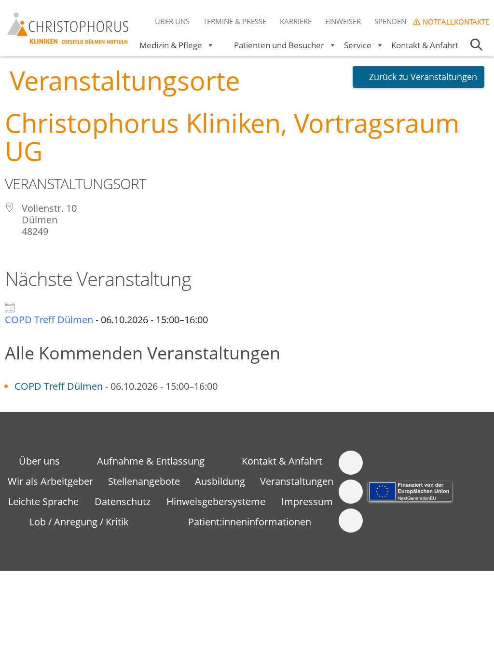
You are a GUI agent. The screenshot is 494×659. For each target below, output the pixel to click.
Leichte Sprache (43, 501)
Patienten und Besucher (279, 45)
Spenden (390, 21)
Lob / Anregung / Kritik (79, 521)
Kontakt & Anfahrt (424, 45)
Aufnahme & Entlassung (151, 460)
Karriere (296, 21)
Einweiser (343, 21)
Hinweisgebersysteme (215, 501)
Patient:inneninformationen (249, 521)
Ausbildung (220, 481)
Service (357, 45)
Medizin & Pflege (170, 45)
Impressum (307, 501)
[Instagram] (351, 492)
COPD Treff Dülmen (49, 319)
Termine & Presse (234, 21)
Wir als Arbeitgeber (50, 481)
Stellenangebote (144, 481)
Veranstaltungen (296, 481)
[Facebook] (351, 463)
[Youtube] (351, 520)
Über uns (172, 21)
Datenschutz (123, 501)
